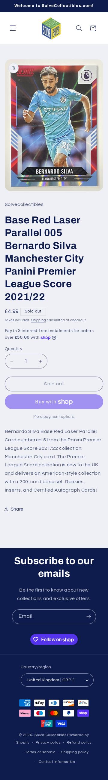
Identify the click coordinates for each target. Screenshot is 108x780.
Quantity (13, 349)
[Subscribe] (89, 616)
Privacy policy (48, 742)
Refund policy (79, 742)
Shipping (38, 320)
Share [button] (17, 509)
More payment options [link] (54, 417)
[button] (13, 28)
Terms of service (40, 752)
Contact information (57, 761)
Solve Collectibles (50, 735)
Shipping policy (74, 752)
